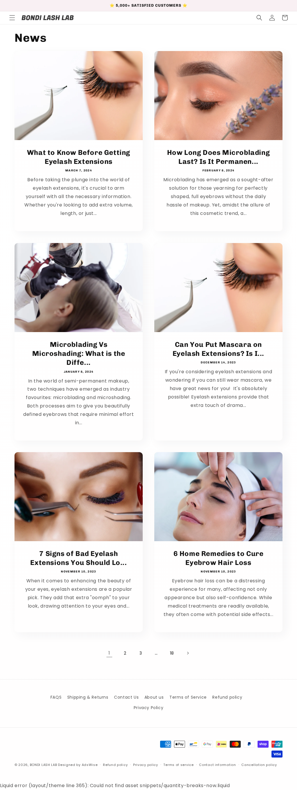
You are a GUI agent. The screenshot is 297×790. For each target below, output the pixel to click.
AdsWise (90, 764)
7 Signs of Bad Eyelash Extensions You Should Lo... (78, 558)
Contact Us (126, 697)
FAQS (55, 697)
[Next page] (187, 653)
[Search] (259, 17)
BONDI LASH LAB (43, 764)
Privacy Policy (148, 708)
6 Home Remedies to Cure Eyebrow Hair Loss (218, 558)
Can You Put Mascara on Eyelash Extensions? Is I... (218, 349)
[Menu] (12, 17)
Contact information (217, 764)
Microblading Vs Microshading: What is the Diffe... (78, 353)
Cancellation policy (259, 764)
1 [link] (109, 653)
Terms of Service (188, 697)
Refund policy (227, 697)
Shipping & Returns (87, 697)
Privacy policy (145, 764)
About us (154, 697)
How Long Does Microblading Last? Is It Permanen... (218, 157)
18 (172, 653)
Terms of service (178, 764)
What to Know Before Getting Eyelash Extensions (78, 157)
